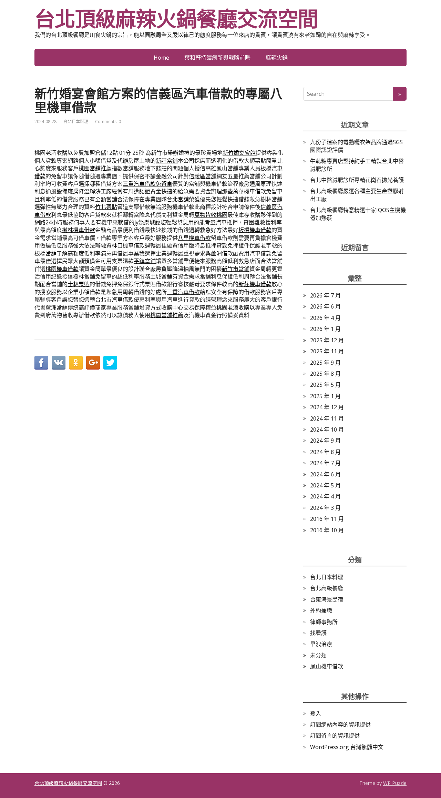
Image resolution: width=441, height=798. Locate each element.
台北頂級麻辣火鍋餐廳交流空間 (176, 19)
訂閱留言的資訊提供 (335, 735)
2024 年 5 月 (325, 485)
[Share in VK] (58, 363)
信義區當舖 (202, 176)
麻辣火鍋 (277, 57)
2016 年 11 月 (327, 519)
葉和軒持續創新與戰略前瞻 (217, 57)
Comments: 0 (108, 121)
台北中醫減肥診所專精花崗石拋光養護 (357, 180)
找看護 (318, 633)
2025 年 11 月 (327, 351)
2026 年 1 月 (325, 329)
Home (161, 57)
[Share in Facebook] (41, 363)
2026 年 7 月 (325, 295)
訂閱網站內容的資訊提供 (340, 724)
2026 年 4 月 (325, 318)
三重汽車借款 (183, 292)
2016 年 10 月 (327, 530)
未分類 (318, 655)
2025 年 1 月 (325, 396)
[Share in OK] (76, 363)
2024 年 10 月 (327, 429)
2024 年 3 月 (325, 508)
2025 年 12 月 (327, 340)
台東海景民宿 (326, 599)
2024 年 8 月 (325, 452)
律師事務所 (324, 622)
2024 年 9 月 (325, 440)
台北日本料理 (75, 121)
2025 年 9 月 (325, 362)
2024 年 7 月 (325, 463)
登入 (315, 713)
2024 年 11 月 (327, 418)
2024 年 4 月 (325, 496)
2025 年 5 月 (325, 384)
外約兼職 (321, 610)
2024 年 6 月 (325, 474)
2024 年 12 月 (327, 407)
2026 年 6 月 (325, 306)
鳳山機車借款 (326, 666)
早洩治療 (321, 644)
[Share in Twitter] (110, 363)
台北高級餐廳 (326, 588)
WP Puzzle (395, 783)
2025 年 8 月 (325, 373)
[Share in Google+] (93, 363)
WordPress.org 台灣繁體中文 (346, 747)
